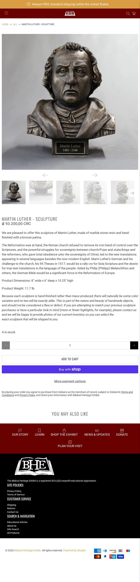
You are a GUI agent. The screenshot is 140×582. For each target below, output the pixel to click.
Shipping (11, 505)
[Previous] (45, 175)
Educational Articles (17, 522)
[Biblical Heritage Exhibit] (70, 13)
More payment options (70, 381)
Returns (11, 508)
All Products (13, 533)
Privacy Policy (14, 491)
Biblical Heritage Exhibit (27, 550)
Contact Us (12, 512)
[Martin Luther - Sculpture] (70, 102)
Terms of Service (16, 494)
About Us (11, 525)
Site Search (13, 529)
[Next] (94, 175)
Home (5, 24)
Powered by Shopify (74, 550)
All (15, 24)
